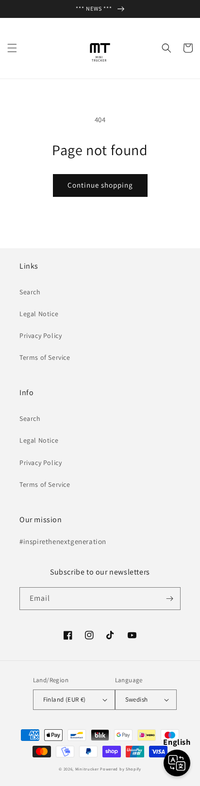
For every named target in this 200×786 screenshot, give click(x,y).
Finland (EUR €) (64, 699)
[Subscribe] (169, 598)
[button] (12, 48)
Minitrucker (87, 768)
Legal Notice (38, 313)
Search (30, 292)
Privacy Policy (40, 335)
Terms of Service (44, 357)
